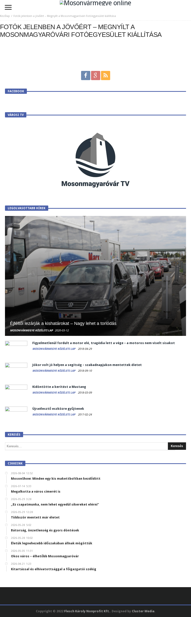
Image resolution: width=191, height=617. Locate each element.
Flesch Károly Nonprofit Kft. (87, 611)
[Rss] (105, 75)
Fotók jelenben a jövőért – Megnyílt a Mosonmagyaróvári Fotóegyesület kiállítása (64, 16)
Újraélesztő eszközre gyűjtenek (58, 409)
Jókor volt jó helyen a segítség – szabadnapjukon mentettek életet (87, 365)
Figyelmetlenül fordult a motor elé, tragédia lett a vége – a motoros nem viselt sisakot (103, 343)
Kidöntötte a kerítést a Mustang (59, 387)
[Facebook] (85, 75)
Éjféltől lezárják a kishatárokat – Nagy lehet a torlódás (63, 323)
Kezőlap (5, 16)
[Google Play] (95, 75)
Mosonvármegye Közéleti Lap (31, 330)
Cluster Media (143, 611)
